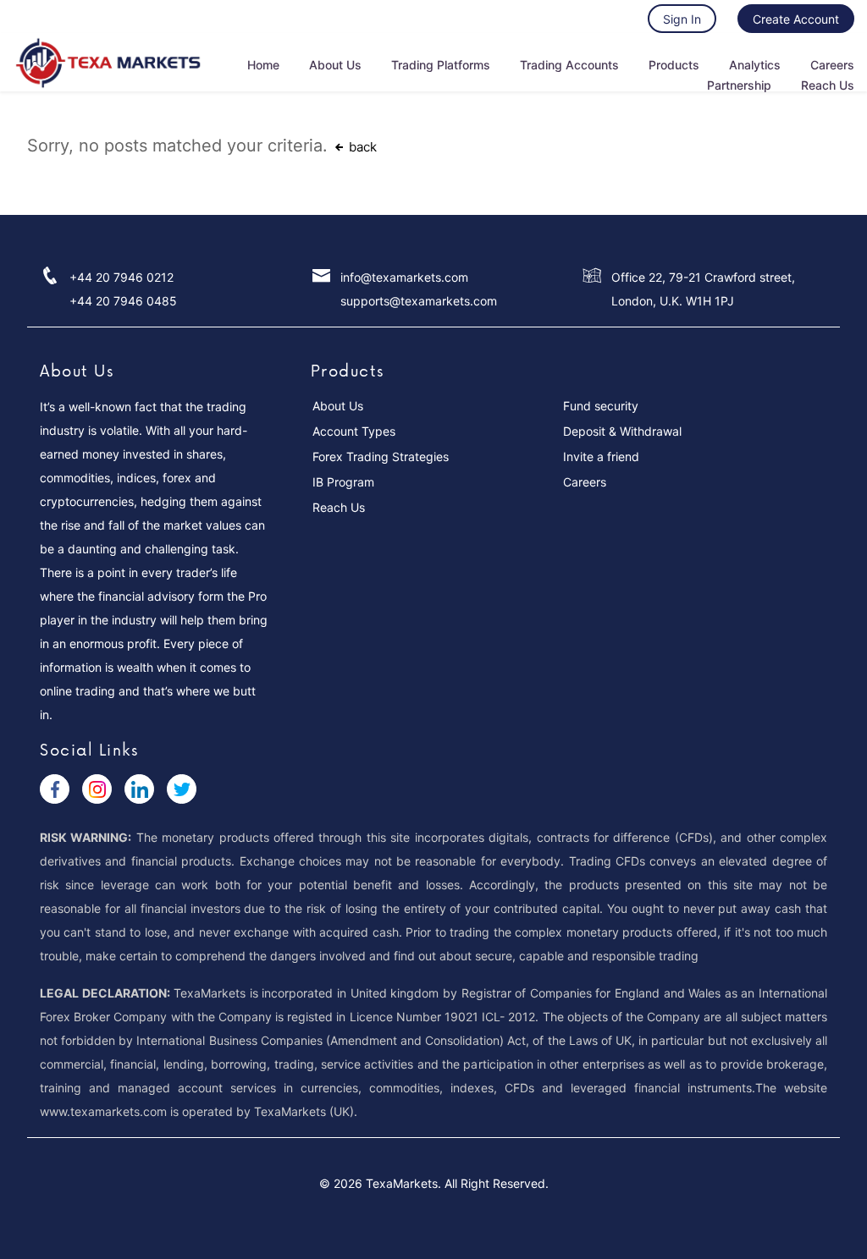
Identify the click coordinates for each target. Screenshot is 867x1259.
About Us (335, 65)
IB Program (343, 482)
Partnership (739, 85)
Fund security (600, 406)
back (361, 147)
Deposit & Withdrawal (622, 431)
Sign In (682, 19)
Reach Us (827, 85)
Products (674, 65)
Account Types (353, 431)
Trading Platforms (440, 65)
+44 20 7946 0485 (123, 301)
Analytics (755, 65)
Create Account (796, 19)
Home (263, 65)
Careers (832, 65)
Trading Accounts (569, 65)
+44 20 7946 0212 (121, 277)
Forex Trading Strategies (380, 456)
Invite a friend (601, 456)
